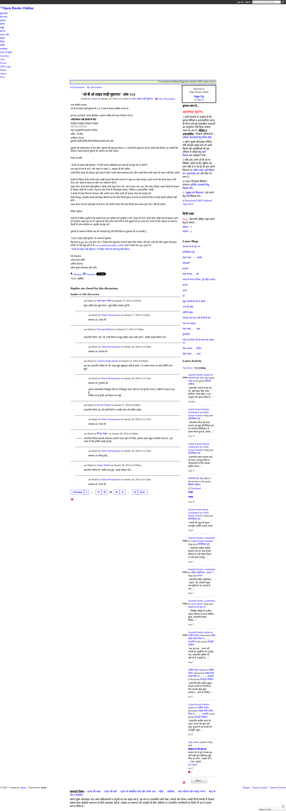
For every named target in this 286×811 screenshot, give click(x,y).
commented (193, 412)
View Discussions (166, 99)
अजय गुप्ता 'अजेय (104, 300)
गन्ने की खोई (188, 307)
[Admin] (74, 100)
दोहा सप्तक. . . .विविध (192, 348)
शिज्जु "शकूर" (102, 433)
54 (135, 492)
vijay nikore (193, 742)
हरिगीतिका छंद (189, 252)
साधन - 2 (187, 231)
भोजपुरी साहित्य (206, 679)
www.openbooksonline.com (108, 245)
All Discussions (77, 87)
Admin (94, 98)
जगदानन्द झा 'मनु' (195, 478)
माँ (183, 296)
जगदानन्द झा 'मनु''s (196, 377)
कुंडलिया (186, 334)
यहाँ (188, 196)
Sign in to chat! (265, 809)
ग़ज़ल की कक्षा (94, 791)
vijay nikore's (197, 604)
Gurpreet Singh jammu (107, 361)
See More (192, 764)
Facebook (90, 274)
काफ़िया (170, 791)
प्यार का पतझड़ (189, 323)
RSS (72, 499)
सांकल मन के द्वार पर (191, 246)
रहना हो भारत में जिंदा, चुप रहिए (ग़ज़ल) (199, 279)
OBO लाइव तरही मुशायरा (142, 98)
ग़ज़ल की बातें (110, 791)
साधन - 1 (187, 226)
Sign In (248, 2)
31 (122, 492)
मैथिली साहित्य (194, 484)
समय (185, 290)
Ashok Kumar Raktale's (202, 541)
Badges (246, 787)
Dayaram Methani (105, 329)
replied (207, 374)
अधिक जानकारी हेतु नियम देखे (197, 137)
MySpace (78, 274)
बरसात (185, 268)
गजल (190, 381)
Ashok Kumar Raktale (198, 409)
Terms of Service (278, 787)
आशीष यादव (193, 670)
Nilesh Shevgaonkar (110, 315)
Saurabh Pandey (195, 374)
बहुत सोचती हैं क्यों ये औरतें (194, 301)
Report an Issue (260, 787)
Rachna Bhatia (104, 405)
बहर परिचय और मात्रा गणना (191, 791)
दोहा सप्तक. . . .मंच (191, 274)
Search (283, 2)
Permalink (85, 301)
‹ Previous (77, 492)
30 (116, 492)
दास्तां (185, 285)
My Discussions (94, 87)
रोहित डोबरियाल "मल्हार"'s (202, 572)
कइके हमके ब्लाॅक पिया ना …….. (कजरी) (201, 638)
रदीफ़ (161, 791)
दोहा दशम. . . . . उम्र (191, 328)
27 (98, 492)
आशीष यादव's (194, 635)
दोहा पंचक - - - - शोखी (192, 257)
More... (199, 780)
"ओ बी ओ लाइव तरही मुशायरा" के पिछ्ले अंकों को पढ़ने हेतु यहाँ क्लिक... (101, 249)
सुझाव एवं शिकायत (194, 192)
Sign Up (240, 2)
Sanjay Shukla (103, 465)
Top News (187, 368)
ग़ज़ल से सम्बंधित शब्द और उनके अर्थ (138, 791)
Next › (143, 492)
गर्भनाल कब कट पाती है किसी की (196, 318)
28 (104, 492)
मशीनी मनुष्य (188, 312)
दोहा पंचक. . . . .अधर (192, 353)
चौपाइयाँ (186, 263)
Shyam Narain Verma (198, 509)
